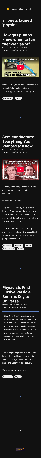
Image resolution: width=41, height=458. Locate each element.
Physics (18, 98)
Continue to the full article (14, 370)
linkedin (28, 9)
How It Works (7, 98)
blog (21, 9)
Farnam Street (8, 211)
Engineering (7, 245)
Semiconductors (8, 249)
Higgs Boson (7, 377)
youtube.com (23, 50)
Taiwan (20, 249)
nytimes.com (23, 307)
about (14, 9)
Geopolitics (18, 245)
